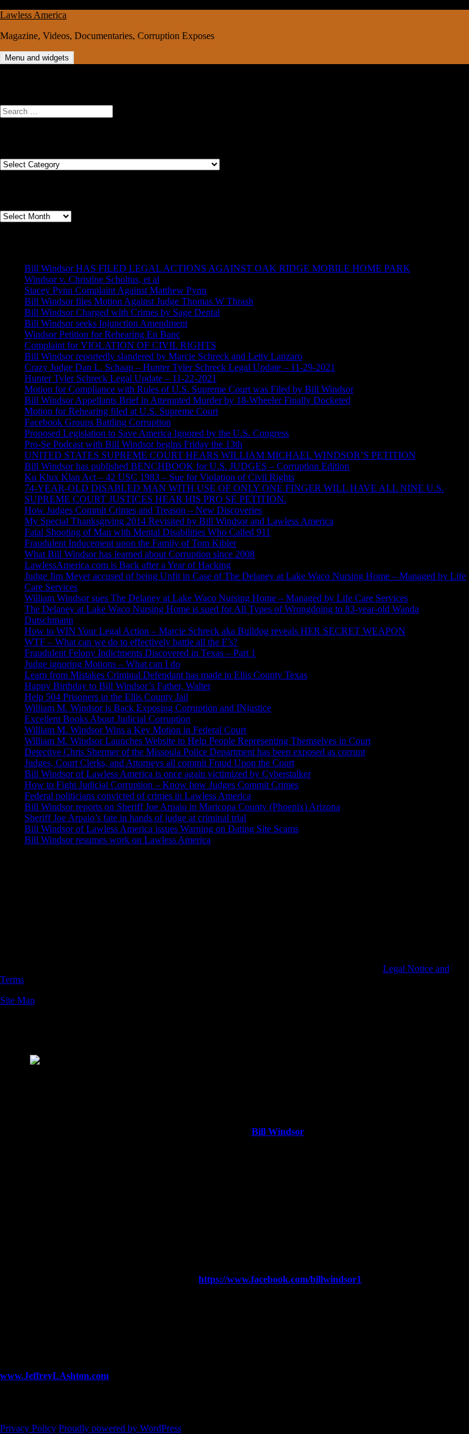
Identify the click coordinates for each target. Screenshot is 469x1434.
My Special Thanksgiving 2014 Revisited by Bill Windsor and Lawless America (178, 521)
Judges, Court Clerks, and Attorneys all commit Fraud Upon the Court (159, 763)
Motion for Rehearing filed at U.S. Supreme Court (121, 411)
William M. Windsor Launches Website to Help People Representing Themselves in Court (197, 741)
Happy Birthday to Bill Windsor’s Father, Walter (117, 686)
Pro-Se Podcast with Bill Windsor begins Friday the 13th (133, 444)
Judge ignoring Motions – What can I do (102, 664)
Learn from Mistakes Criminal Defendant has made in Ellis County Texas (165, 675)
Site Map (17, 1000)
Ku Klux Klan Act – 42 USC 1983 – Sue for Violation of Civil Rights (159, 477)
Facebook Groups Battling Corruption (97, 422)
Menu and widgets (37, 57)
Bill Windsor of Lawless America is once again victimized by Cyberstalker (167, 774)
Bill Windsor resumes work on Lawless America (117, 840)
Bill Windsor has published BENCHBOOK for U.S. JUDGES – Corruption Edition (186, 466)
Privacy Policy (28, 1428)
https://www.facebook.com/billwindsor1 (280, 1279)
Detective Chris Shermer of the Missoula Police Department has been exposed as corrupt (194, 752)
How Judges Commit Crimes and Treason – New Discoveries (143, 510)
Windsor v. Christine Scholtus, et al (91, 279)
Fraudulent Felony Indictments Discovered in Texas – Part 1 (140, 653)
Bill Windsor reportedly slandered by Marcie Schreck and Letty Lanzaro (163, 356)
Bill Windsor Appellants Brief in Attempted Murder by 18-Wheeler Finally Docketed (187, 400)
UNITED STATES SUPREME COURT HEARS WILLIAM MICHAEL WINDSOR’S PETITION (220, 455)
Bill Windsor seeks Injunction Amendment (105, 323)
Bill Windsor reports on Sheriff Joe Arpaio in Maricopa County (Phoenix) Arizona (182, 807)
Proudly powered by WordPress (120, 1428)
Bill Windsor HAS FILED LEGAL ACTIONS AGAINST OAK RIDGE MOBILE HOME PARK (217, 268)
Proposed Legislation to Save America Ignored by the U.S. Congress (156, 433)
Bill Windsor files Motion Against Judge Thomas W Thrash (138, 301)
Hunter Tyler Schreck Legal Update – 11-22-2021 (120, 378)
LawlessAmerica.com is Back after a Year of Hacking (127, 565)
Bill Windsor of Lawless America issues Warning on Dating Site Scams (161, 829)
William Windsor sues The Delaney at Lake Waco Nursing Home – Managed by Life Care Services (216, 598)
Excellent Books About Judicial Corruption (107, 719)
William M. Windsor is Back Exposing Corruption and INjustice (147, 708)
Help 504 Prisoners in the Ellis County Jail (106, 697)
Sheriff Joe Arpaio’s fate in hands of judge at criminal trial (135, 818)
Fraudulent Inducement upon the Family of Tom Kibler (130, 543)
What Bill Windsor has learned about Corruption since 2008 (139, 554)
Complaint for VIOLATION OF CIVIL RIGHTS (120, 345)
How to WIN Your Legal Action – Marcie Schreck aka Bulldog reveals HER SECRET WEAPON (214, 631)
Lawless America (33, 15)
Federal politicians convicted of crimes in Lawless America (137, 796)
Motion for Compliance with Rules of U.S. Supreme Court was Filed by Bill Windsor (189, 389)
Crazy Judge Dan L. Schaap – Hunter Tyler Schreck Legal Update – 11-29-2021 (179, 367)
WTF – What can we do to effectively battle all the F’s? (131, 642)
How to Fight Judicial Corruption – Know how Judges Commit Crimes (161, 785)
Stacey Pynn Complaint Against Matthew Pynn (115, 290)
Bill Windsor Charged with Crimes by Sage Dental (122, 312)
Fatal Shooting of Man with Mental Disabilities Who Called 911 (147, 532)
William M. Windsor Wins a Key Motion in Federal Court (135, 730)
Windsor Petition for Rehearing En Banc (102, 334)
